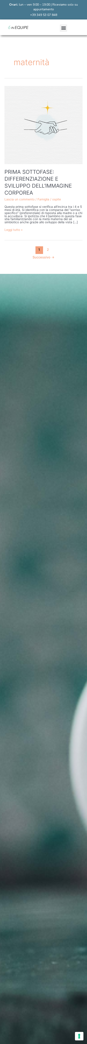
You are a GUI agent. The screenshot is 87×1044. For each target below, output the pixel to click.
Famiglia (43, 199)
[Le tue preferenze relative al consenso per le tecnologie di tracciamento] (79, 1036)
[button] (63, 28)
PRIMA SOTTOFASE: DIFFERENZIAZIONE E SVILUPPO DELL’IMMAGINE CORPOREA (38, 182)
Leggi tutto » (13, 230)
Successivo (43, 257)
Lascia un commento (19, 199)
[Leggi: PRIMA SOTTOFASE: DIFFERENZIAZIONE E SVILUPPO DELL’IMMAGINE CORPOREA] (43, 125)
